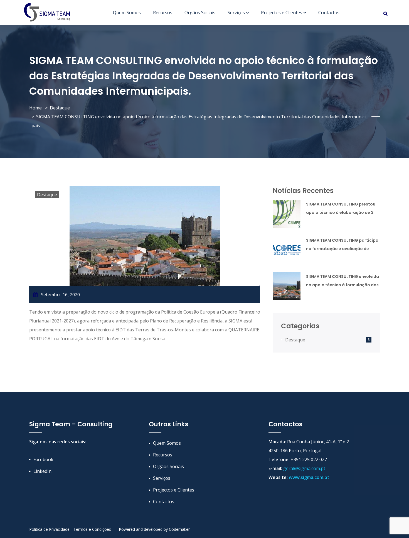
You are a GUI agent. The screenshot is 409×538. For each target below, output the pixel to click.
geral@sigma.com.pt (304, 468)
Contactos (328, 12)
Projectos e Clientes (281, 12)
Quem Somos (127, 12)
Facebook (43, 459)
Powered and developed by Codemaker (154, 529)
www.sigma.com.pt (309, 477)
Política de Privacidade (49, 529)
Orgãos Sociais (199, 12)
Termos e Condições (92, 529)
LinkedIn (42, 471)
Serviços (236, 12)
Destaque (60, 108)
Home (35, 108)
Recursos (162, 12)
